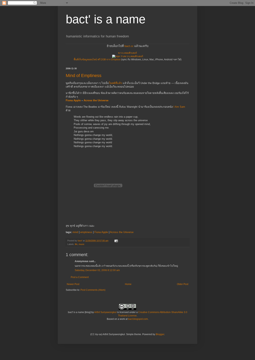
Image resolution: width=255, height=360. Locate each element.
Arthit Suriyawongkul (105, 312)
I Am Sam (179, 106)
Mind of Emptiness (83, 75)
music (81, 244)
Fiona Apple (73, 100)
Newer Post (73, 284)
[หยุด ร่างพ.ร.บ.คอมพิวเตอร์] (127, 56)
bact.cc (129, 46)
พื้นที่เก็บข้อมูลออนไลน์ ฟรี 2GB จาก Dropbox (97, 59)
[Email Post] (116, 240)
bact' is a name (105, 19)
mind (75, 232)
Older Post (182, 284)
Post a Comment (80, 277)
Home (128, 284)
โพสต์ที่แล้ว (115, 83)
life (76, 244)
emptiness (86, 232)
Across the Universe (96, 100)
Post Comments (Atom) (92, 290)
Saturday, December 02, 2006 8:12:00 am (97, 270)
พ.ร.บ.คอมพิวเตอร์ (127, 53)
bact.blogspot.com (138, 319)
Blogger (160, 334)
